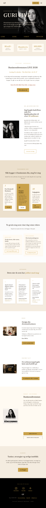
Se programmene (7, 28)
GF (4, 3)
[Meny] (41, 3)
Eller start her (15, 28)
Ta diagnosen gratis (31, 252)
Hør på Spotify (33, 433)
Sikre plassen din (23, 90)
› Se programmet (36, 206)
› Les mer (8, 207)
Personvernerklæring (21, 497)
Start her (35, 3)
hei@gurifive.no (34, 497)
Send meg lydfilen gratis (11, 251)
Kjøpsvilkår (28, 497)
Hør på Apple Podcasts (33, 437)
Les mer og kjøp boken (28, 343)
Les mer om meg (30, 151)
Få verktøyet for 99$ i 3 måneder (30, 378)
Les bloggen (23, 470)
